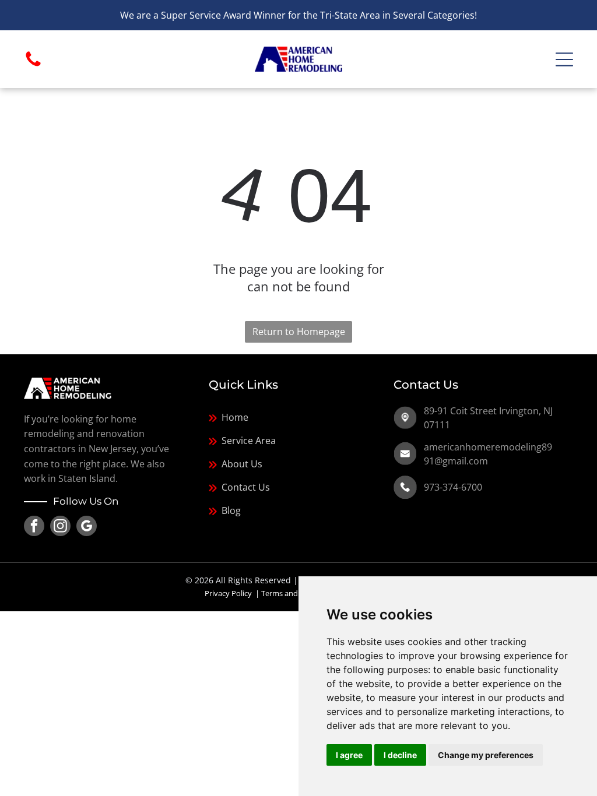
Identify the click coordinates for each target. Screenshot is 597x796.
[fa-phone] (33, 65)
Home (235, 417)
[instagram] (60, 527)
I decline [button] (400, 755)
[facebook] (34, 527)
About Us (242, 463)
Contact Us (246, 487)
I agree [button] (349, 755)
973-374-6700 (453, 487)
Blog (231, 510)
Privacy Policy (228, 593)
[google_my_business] (86, 527)
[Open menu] (564, 59)
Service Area (249, 440)
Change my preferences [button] (485, 755)
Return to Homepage (298, 331)
